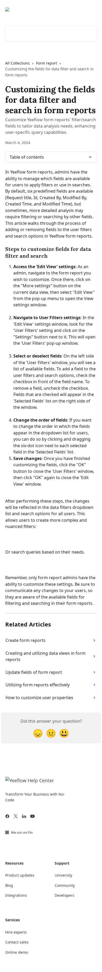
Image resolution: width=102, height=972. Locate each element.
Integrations (16, 895)
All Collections (17, 63)
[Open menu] (92, 9)
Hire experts (16, 932)
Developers (64, 895)
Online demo (16, 952)
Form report (46, 63)
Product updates (19, 875)
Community (65, 885)
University (63, 875)
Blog (9, 885)
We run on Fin (22, 832)
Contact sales (17, 942)
